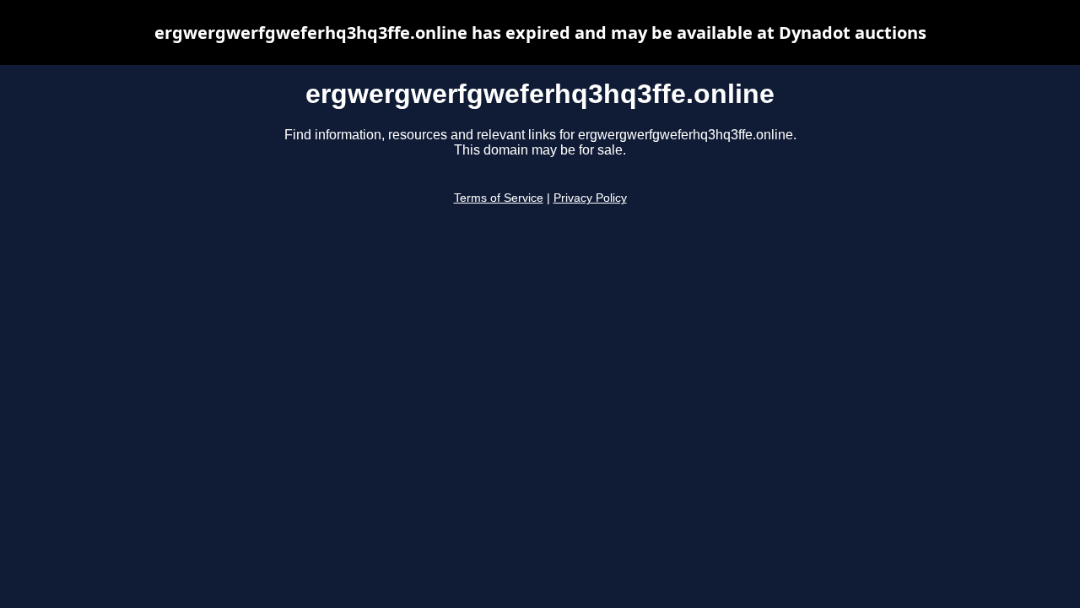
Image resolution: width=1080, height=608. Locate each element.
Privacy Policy (590, 198)
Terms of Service (498, 198)
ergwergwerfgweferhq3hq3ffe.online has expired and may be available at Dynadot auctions (540, 32)
